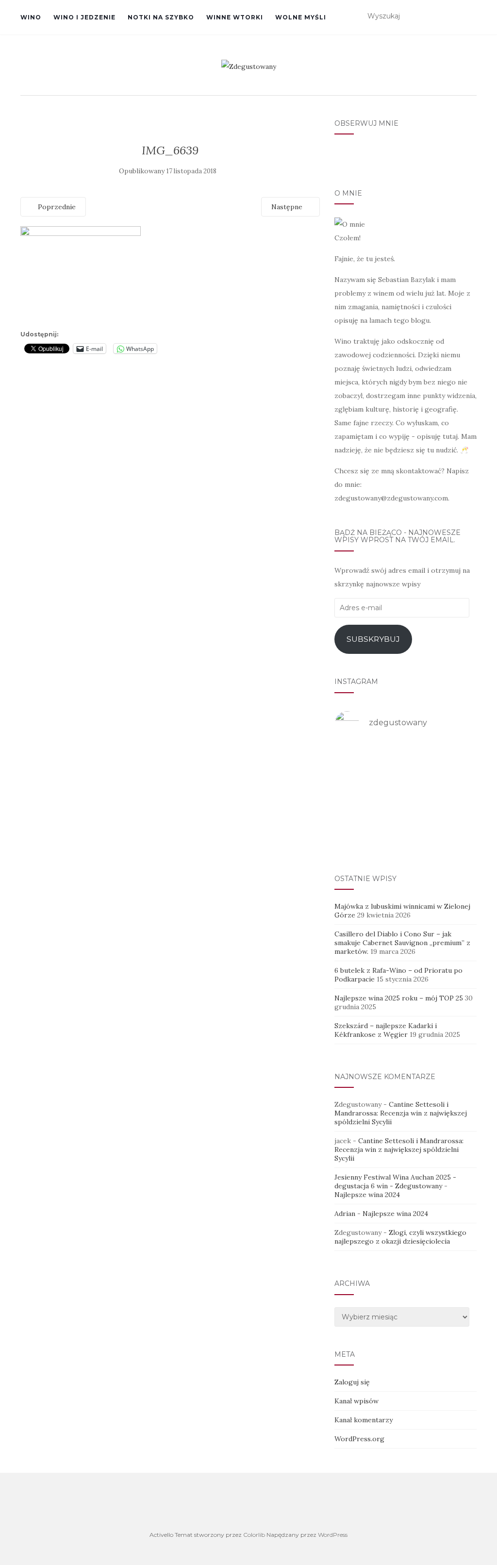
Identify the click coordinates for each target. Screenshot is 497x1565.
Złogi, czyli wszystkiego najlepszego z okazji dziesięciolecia (400, 1237)
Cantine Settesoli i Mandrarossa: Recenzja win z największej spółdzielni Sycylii (400, 1113)
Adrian (344, 1213)
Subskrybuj (373, 639)
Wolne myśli (300, 17)
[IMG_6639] (80, 276)
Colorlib (254, 1534)
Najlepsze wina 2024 (367, 1194)
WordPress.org (359, 1438)
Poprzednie (56, 206)
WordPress (333, 1534)
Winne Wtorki (234, 17)
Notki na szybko (161, 17)
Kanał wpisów (356, 1401)
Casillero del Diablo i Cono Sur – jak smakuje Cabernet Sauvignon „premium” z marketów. (402, 943)
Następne (287, 206)
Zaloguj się (352, 1382)
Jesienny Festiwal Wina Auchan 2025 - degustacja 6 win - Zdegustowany (395, 1181)
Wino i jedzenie (84, 17)
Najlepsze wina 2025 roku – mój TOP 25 (398, 998)
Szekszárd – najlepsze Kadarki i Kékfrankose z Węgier (385, 1030)
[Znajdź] (470, 16)
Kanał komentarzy (363, 1419)
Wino (30, 17)
